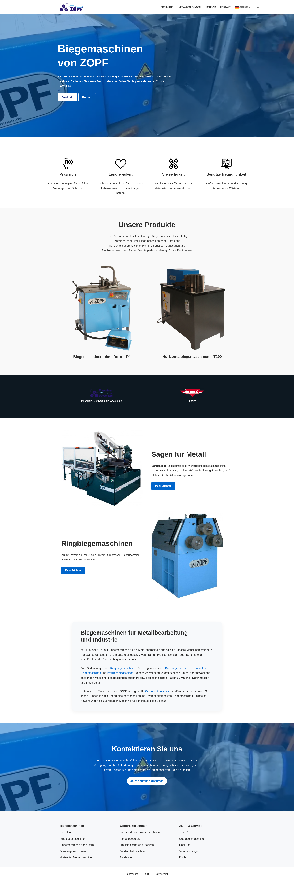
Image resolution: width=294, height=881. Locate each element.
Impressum (132, 874)
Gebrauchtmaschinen (158, 691)
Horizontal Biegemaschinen (76, 857)
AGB (146, 874)
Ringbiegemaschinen (123, 668)
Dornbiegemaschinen (178, 668)
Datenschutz (161, 874)
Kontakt (225, 7)
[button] (174, 7)
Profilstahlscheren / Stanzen (136, 844)
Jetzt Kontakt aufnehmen (147, 780)
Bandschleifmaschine (132, 851)
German (245, 7)
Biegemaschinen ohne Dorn (77, 844)
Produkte (67, 97)
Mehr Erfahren (163, 486)
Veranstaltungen (190, 7)
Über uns (210, 7)
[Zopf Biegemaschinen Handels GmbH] (71, 7)
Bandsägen (126, 857)
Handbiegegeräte (130, 838)
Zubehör (184, 832)
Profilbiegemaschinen (120, 672)
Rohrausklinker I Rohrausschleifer (140, 832)
